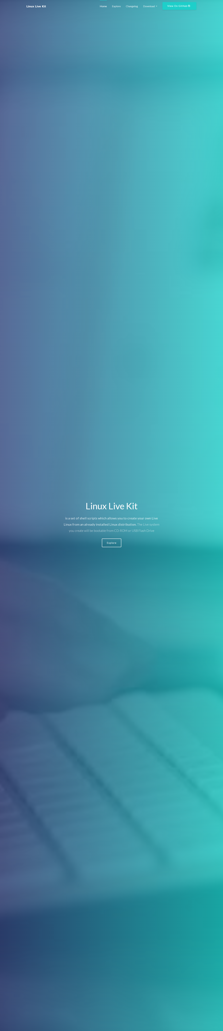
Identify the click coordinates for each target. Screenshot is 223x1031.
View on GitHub (177, 5)
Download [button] (149, 6)
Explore (116, 6)
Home (103, 6)
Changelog (132, 6)
